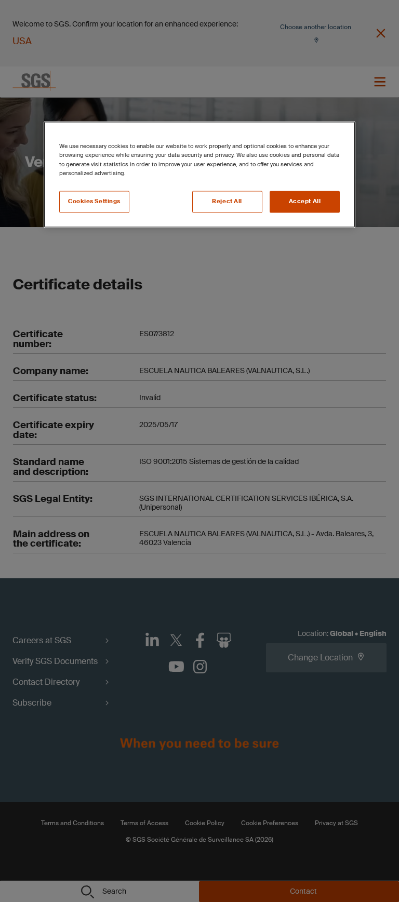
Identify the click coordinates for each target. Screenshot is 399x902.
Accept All (305, 201)
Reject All (227, 201)
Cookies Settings (94, 201)
